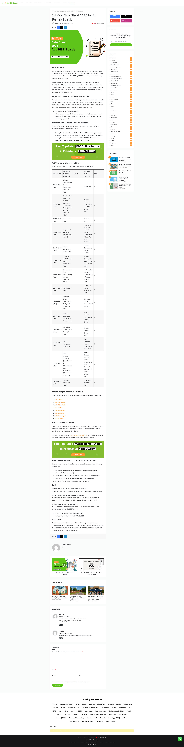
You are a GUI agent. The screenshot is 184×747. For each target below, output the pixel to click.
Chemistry (115, 64)
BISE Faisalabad (60, 405)
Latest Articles (114, 90)
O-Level (113, 60)
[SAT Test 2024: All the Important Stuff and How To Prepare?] (114, 159)
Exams (112, 138)
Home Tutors (28, 3)
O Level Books (47, 3)
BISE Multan (58, 408)
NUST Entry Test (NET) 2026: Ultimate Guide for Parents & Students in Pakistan (95, 598)
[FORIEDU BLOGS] (10, 3)
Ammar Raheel (58, 23)
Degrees (112, 133)
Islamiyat (114, 81)
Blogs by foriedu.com (101, 737)
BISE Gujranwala (60, 402)
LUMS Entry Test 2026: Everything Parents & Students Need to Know (78, 598)
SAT (111, 103)
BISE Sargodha (59, 413)
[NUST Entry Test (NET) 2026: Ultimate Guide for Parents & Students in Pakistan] (96, 590)
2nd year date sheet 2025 (78, 435)
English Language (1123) (91, 708)
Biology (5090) (81, 704)
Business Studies (116, 76)
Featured (113, 129)
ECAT (112, 108)
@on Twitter (53, 726)
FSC (111, 126)
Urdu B (114, 62)
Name (54, 669)
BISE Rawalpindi (60, 410)
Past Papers (57, 3)
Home (21, 3)
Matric (112, 120)
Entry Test (113, 110)
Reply (60, 624)
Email (53, 675)
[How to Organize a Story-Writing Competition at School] (60, 590)
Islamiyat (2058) (76, 711)
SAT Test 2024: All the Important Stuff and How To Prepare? (125, 159)
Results (65, 3)
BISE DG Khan (59, 419)
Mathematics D (116, 85)
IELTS (112, 101)
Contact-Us (95, 739)
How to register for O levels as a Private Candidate (124, 179)
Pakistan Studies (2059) (98, 714)
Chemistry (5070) (114, 704)
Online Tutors (38, 3)
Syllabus (112, 140)
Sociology (114, 83)
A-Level (112, 113)
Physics (114, 87)
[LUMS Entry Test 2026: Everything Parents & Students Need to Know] (78, 590)
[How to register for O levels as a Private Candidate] (114, 179)
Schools (112, 94)
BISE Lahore (58, 399)
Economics (114, 71)
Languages (113, 143)
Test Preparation (114, 99)
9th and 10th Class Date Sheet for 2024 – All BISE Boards (125, 185)
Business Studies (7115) (97, 704)
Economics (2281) (74, 708)
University (113, 122)
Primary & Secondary (116, 131)
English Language (116, 67)
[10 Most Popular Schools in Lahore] (114, 173)
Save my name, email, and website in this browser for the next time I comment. (71, 682)
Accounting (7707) (66, 704)
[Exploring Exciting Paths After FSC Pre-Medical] (114, 166)
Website (81, 675)
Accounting (115, 74)
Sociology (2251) (114, 718)
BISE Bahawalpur (60, 416)
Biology (114, 69)
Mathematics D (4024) (116, 711)
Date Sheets (72, 3)
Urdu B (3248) (110, 721)
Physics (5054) (61, 718)
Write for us (112, 742)
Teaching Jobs (114, 124)
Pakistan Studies (116, 78)
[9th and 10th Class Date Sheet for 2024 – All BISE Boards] (114, 186)
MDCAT (112, 106)
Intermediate (114, 117)
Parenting (113, 136)
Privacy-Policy (89, 739)
